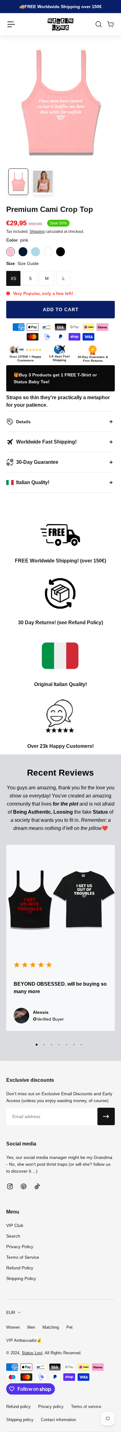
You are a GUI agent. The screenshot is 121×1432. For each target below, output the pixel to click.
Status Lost (32, 1353)
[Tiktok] (37, 1186)
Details (23, 421)
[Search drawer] (98, 24)
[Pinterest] (23, 1186)
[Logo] (60, 24)
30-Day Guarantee (37, 462)
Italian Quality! (32, 482)
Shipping (37, 231)
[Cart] (110, 24)
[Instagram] (10, 1186)
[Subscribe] (106, 1116)
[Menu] (11, 24)
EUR (10, 1312)
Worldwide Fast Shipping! (46, 441)
